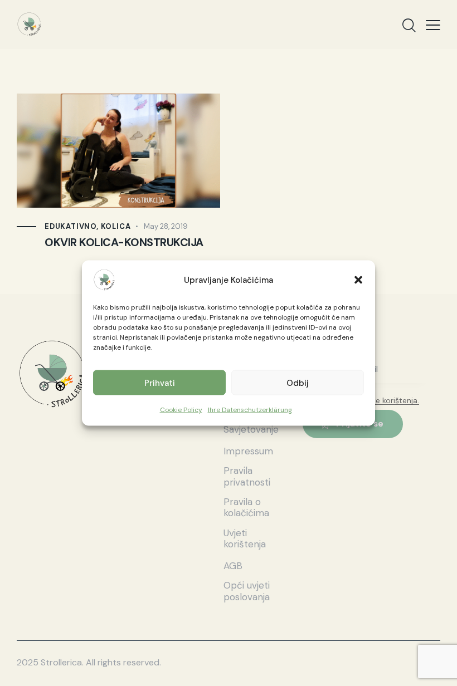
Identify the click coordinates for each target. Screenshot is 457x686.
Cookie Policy (181, 409)
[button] (358, 280)
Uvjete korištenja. (388, 400)
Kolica (116, 226)
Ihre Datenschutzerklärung (250, 409)
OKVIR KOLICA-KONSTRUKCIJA (124, 242)
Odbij (297, 382)
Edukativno (70, 226)
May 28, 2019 (166, 226)
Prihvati (159, 382)
